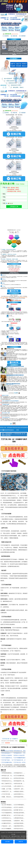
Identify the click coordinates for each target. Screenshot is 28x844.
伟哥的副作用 (10, 427)
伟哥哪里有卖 (3, 430)
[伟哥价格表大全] (14, 423)
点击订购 (7, 841)
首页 (3, 433)
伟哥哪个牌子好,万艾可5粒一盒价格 (11, 815)
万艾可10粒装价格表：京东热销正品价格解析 (13, 764)
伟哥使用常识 (24, 427)
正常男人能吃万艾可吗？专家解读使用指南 (15, 766)
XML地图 (13, 834)
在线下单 (21, 841)
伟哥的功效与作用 (17, 429)
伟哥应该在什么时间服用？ (10, 818)
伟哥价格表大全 (10, 431)
